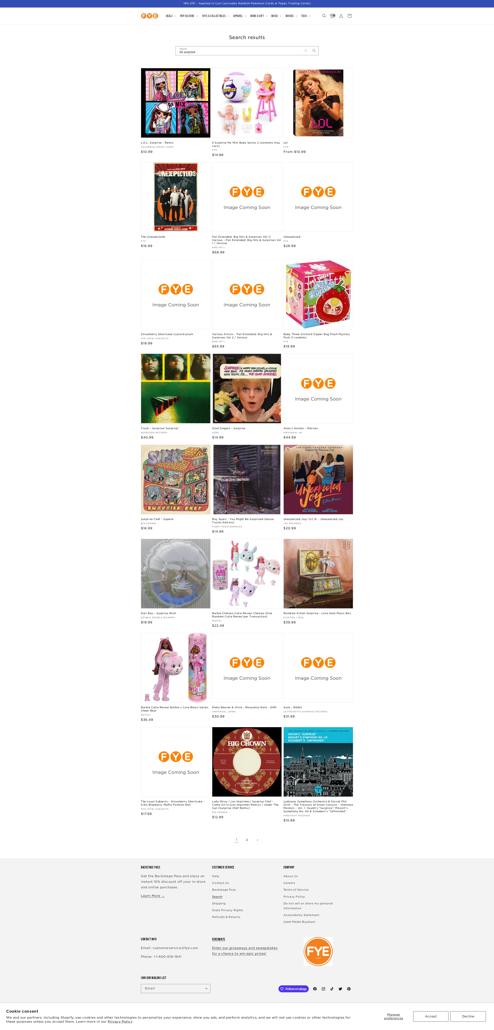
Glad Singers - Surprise (228, 428)
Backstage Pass (224, 889)
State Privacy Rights (227, 910)
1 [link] (236, 840)
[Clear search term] (305, 50)
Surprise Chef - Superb (157, 519)
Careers (289, 882)
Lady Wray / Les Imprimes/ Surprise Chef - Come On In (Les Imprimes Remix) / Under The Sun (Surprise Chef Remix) (245, 805)
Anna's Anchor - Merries (300, 428)
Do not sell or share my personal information (308, 906)
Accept (431, 1016)
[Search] (314, 50)
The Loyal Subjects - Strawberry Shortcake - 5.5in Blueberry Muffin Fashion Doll (173, 803)
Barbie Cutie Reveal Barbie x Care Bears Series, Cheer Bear (175, 709)
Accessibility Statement (301, 915)
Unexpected (291, 236)
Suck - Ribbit (292, 707)
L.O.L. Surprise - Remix (157, 142)
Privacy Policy (120, 1021)
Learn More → (153, 896)
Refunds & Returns (226, 916)
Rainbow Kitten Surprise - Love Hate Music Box (317, 613)
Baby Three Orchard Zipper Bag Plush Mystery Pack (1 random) (316, 336)
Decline (468, 1016)
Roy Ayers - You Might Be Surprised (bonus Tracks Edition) (243, 521)
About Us (290, 876)
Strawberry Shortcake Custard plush (167, 334)
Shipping (219, 903)
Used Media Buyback (299, 921)
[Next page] (257, 840)
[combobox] (247, 50)
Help (215, 876)
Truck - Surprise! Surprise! (159, 428)
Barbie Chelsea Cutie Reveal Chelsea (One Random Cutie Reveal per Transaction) (242, 615)
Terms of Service (296, 889)
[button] (171, 15)
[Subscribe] (206, 988)
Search (217, 896)
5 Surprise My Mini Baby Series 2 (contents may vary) (246, 144)
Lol (285, 142)
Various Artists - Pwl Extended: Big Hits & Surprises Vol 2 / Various (242, 336)
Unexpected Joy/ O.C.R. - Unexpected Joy (313, 519)
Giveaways (218, 939)
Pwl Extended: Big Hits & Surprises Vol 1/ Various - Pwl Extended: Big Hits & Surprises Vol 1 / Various (246, 240)
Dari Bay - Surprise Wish (158, 613)
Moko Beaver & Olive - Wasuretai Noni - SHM (244, 707)
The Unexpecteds (153, 236)
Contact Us (220, 882)
